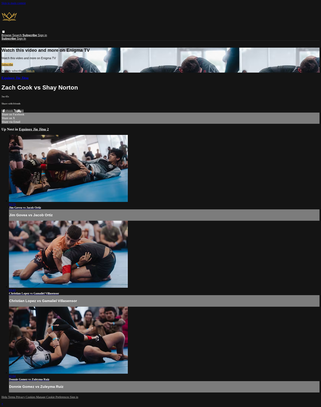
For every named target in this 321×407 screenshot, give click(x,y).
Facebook (7, 110)
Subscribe (7, 64)
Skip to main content (13, 3)
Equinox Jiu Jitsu (15, 78)
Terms (12, 397)
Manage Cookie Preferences (53, 397)
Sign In (21, 38)
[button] (3, 32)
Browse (6, 35)
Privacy (21, 397)
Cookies (31, 397)
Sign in (42, 35)
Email (20, 110)
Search (17, 35)
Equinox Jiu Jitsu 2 (34, 129)
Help (4, 397)
